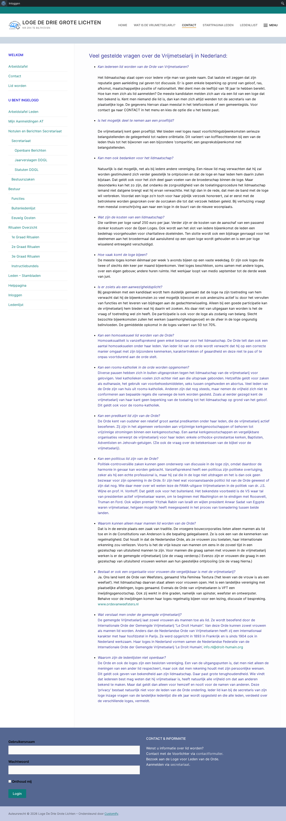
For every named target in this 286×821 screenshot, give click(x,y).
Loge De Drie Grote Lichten (61, 22)
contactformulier (209, 753)
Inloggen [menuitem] (14, 3)
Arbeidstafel (18, 66)
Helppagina (17, 285)
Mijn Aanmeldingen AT (26, 121)
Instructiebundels (25, 266)
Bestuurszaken (23, 179)
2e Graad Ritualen (26, 247)
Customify (111, 813)
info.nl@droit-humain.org (223, 647)
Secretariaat (21, 141)
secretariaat (179, 764)
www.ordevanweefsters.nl (118, 604)
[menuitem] (3, 3)
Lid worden (17, 86)
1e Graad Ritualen (25, 237)
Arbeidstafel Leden (23, 112)
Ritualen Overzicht (22, 227)
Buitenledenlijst (23, 208)
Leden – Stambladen (24, 275)
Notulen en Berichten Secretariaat (35, 131)
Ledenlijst (15, 305)
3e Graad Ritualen (26, 256)
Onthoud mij (21, 781)
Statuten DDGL (27, 170)
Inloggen (15, 295)
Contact (14, 76)
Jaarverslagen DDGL (31, 160)
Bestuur (14, 189)
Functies (18, 198)
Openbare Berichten (30, 150)
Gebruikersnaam (21, 742)
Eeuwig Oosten (23, 218)
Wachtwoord (18, 761)
